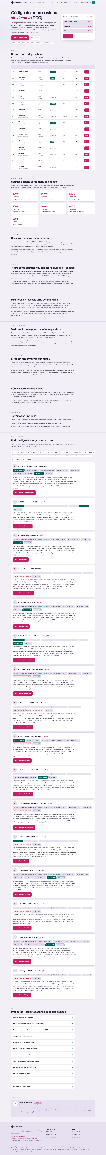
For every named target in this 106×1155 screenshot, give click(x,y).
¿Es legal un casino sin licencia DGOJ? (23, 1036)
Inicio (53, 2)
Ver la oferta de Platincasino (23, 794)
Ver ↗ (86, 72)
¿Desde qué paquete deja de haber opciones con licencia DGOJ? (30, 1030)
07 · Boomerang (89, 452)
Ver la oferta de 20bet (21, 861)
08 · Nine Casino (17, 456)
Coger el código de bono (20, 37)
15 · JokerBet (16, 459)
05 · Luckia (64, 452)
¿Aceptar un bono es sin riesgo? (21, 1086)
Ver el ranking (35, 37)
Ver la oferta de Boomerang (23, 693)
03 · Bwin (42, 452)
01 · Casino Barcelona (18, 452)
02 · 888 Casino (32, 452)
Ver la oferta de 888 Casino (23, 526)
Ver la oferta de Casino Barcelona (24, 492)
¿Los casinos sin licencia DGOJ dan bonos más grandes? (28, 1023)
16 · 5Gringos (27, 459)
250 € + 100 (67, 2)
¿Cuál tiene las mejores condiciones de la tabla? (26, 1061)
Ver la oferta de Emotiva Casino (24, 660)
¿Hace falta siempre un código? (21, 1073)
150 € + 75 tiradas (76, 1131)
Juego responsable (86, 2)
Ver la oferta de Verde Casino (23, 593)
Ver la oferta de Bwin (21, 559)
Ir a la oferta (67, 36)
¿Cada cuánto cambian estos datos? (23, 1080)
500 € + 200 (75, 2)
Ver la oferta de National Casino (24, 827)
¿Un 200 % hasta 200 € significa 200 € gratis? (25, 1048)
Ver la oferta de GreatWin (22, 928)
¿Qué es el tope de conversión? (21, 1055)
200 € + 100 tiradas (51, 1131)
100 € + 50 (59, 2)
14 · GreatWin (87, 456)
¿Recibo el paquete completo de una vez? (24, 1067)
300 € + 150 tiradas (51, 1134)
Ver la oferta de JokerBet (22, 961)
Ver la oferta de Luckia (21, 626)
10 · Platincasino (40, 456)
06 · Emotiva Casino (76, 452)
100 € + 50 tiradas (50, 1129)
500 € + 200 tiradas (51, 1137)
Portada (73, 1129)
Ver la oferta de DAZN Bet (22, 894)
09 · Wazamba (28, 456)
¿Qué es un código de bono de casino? (23, 1017)
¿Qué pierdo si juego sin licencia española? (24, 1042)
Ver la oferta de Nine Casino (23, 727)
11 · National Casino (54, 456)
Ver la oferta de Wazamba (22, 760)
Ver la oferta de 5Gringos (22, 995)
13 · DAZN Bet (76, 456)
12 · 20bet (66, 456)
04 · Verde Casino (53, 452)
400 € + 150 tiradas (77, 1134)
